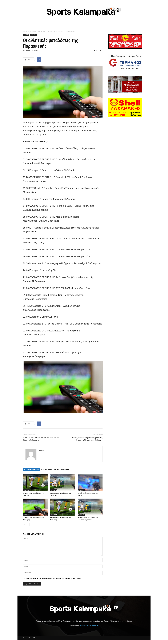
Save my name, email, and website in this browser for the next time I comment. (53, 578)
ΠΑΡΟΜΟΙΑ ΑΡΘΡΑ (31, 469)
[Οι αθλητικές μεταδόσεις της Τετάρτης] (62, 482)
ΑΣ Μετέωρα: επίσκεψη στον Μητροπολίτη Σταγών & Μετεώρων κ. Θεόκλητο (86, 439)
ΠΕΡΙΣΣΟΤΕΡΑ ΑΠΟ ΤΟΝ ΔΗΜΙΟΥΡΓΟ (55, 469)
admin (28, 50)
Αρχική (25, 31)
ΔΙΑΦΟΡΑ (33, 31)
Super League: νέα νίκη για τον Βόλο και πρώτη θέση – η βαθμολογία (41, 439)
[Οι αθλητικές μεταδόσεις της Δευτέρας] (35, 507)
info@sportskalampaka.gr (89, 626)
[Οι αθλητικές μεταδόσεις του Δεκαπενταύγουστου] (90, 507)
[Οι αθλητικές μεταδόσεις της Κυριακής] (62, 507)
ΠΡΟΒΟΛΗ (41, 31)
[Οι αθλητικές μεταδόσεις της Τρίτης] (90, 482)
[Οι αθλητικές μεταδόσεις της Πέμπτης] (35, 482)
